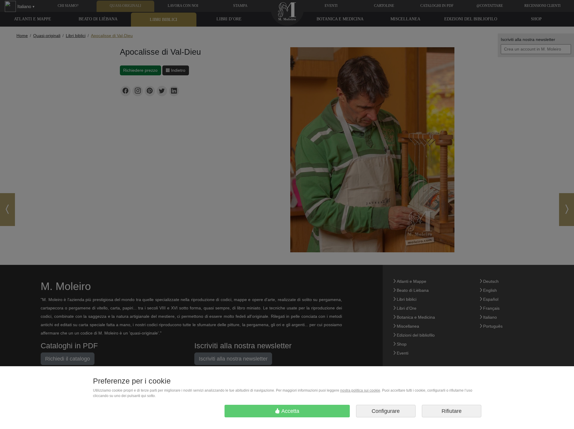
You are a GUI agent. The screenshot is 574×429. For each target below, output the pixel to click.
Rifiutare (452, 411)
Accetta (289, 411)
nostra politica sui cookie (360, 390)
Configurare (386, 411)
